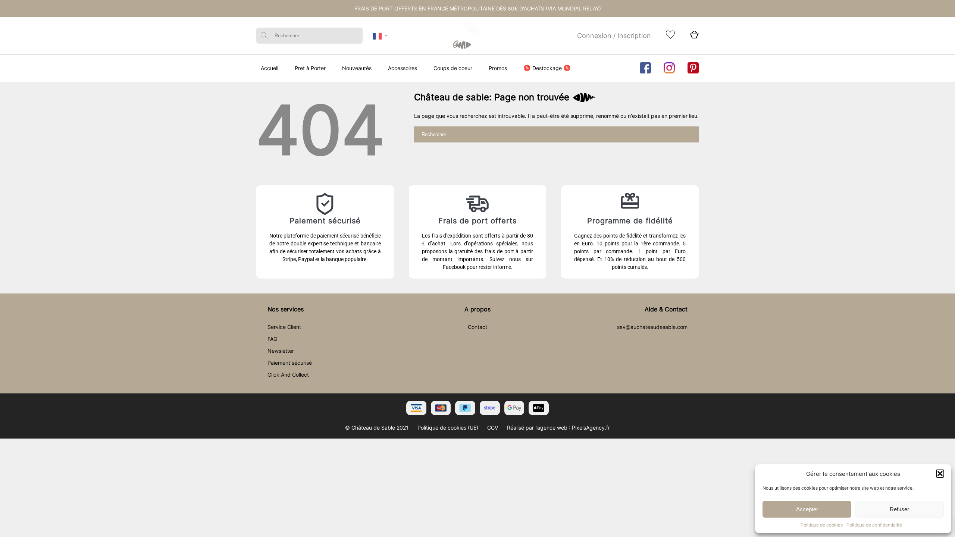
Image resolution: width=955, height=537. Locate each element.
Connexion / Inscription (614, 36)
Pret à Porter (310, 68)
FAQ (272, 339)
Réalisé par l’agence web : (538, 427)
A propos (477, 309)
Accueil (269, 68)
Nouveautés (357, 68)
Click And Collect (288, 374)
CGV (492, 427)
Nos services (285, 309)
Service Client (284, 327)
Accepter (807, 509)
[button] (940, 473)
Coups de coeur (452, 68)
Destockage (547, 68)
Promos (498, 68)
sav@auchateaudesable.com (652, 327)
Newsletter (280, 351)
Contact (477, 327)
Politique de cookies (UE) (447, 427)
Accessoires (402, 68)
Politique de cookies (822, 525)
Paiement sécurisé (289, 362)
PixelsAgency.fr (591, 427)
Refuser (899, 509)
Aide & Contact (666, 309)
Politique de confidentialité (874, 525)
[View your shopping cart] (694, 37)
